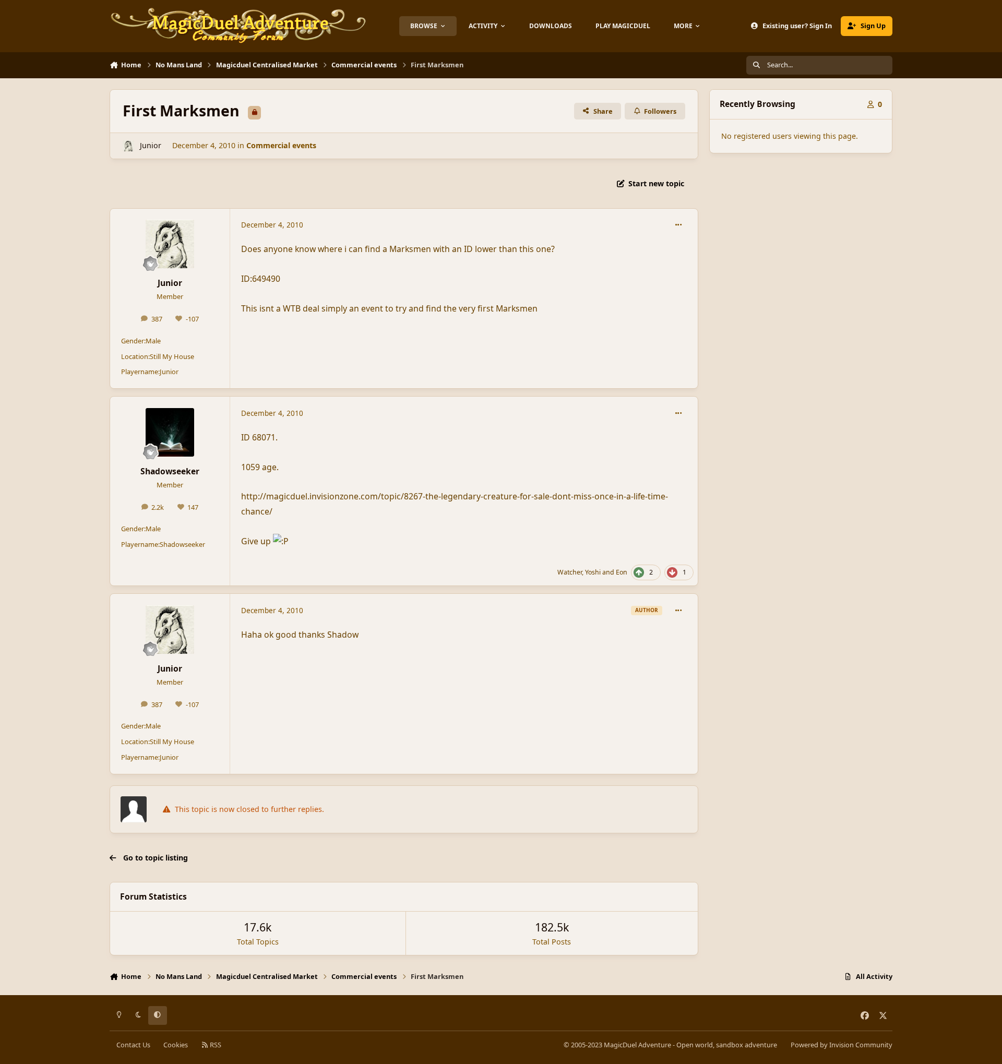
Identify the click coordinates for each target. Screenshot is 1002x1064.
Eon (621, 572)
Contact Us (133, 1044)
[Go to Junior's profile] (128, 145)
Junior (150, 145)
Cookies (175, 1044)
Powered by (841, 1044)
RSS (214, 1044)
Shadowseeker (169, 471)
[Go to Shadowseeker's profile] (170, 432)
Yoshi (593, 572)
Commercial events (281, 145)
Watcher (569, 572)
